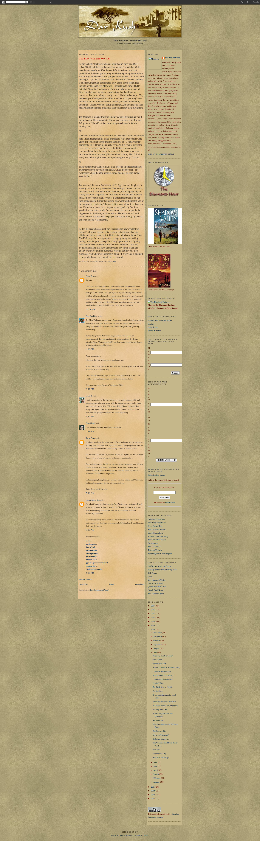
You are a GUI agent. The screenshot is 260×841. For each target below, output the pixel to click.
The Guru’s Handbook (157, 539)
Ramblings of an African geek (160, 553)
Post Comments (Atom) (99, 590)
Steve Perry (90, 438)
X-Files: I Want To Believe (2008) (166, 667)
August (156, 648)
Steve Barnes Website (156, 579)
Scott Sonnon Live (155, 533)
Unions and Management (163, 679)
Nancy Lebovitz (92, 500)
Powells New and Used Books (160, 320)
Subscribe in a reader (156, 475)
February (157, 778)
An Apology (158, 691)
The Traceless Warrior (156, 529)
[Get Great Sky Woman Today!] (159, 286)
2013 (153, 609)
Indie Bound (153, 327)
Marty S (89, 395)
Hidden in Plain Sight (157, 519)
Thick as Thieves (155, 550)
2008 (153, 629)
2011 (153, 617)
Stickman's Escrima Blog (158, 536)
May (155, 766)
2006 (153, 790)
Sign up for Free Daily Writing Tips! (162, 569)
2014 (153, 605)
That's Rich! (157, 659)
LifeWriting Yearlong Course (159, 566)
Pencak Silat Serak (155, 583)
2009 (153, 625)
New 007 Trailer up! (161, 757)
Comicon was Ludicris (162, 671)
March (156, 774)
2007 (153, 786)
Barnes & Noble (154, 330)
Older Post (139, 584)
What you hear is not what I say (165, 705)
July (155, 652)
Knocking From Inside (157, 522)
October (156, 640)
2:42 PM (90, 389)
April (155, 770)
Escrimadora (153, 543)
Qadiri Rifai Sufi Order (157, 586)
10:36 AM (91, 309)
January (156, 781)
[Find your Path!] (159, 302)
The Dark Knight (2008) (162, 687)
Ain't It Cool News (155, 590)
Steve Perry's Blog (155, 526)
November (157, 636)
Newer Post (83, 584)
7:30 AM (90, 493)
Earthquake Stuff (159, 663)
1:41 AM (90, 431)
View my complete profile (161, 154)
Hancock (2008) (159, 753)
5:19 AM (90, 530)
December (157, 632)
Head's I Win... (158, 683)
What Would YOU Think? (163, 675)
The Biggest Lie (159, 731)
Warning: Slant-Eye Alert (163, 655)
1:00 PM (90, 349)
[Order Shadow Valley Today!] (166, 243)
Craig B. (89, 276)
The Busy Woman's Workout (94, 58)
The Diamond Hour (156, 593)
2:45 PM (90, 416)
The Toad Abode (154, 546)
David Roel (90, 423)
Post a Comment (85, 579)
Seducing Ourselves (161, 738)
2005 (153, 794)
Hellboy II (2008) (160, 709)
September (157, 644)
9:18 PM (90, 573)
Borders (151, 323)
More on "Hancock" (161, 735)
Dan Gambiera (91, 316)
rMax (150, 576)
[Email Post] (116, 261)
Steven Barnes (172, 58)
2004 (153, 798)
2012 (153, 613)
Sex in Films (158, 720)
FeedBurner (170, 502)
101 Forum (152, 573)
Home (111, 584)
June (155, 762)
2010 (153, 621)
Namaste (156, 749)
